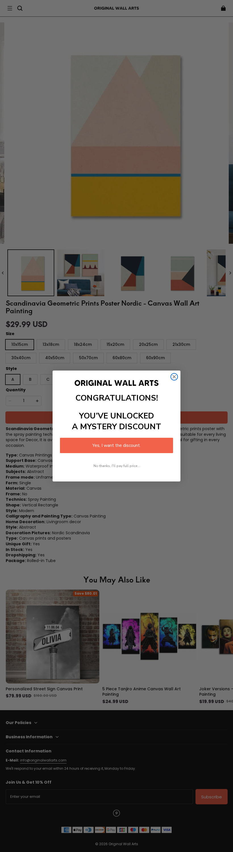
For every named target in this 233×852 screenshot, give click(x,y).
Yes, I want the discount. (116, 445)
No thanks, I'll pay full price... (116, 466)
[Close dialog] (174, 376)
